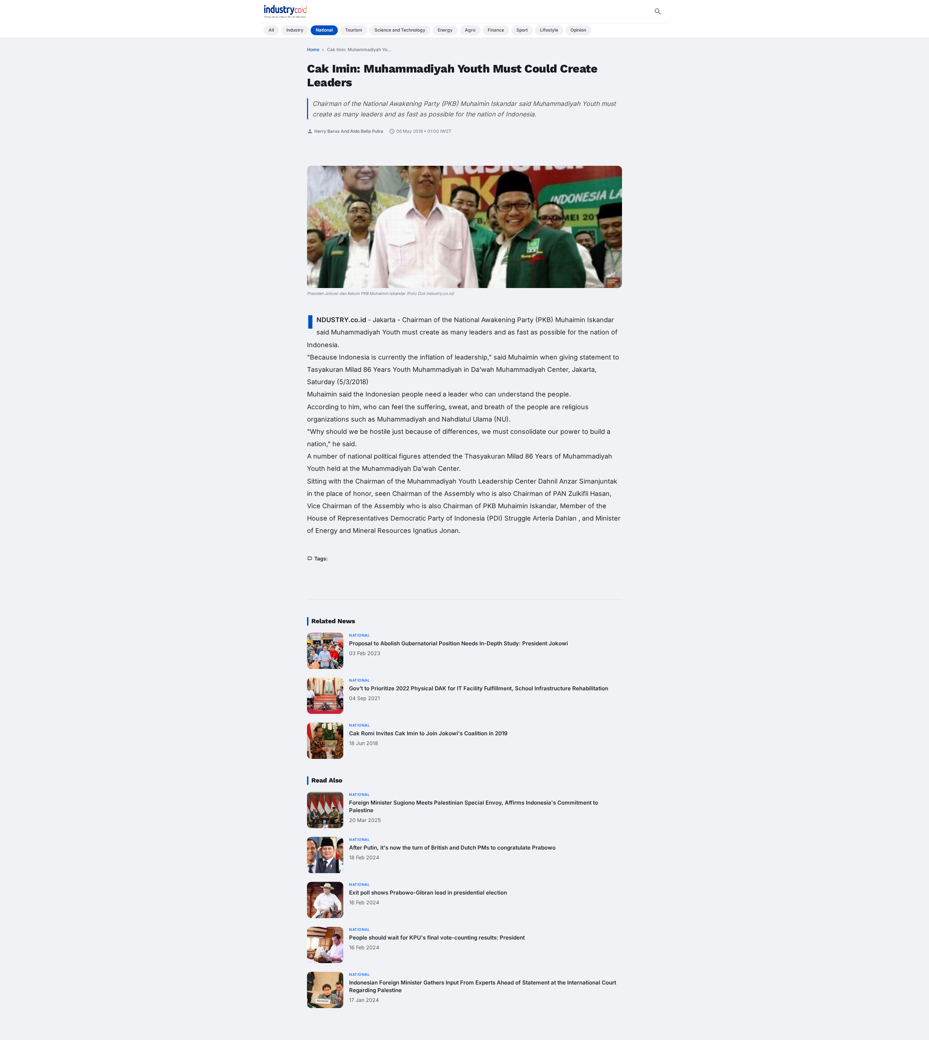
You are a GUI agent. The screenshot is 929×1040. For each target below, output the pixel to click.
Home (313, 49)
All (271, 30)
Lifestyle (549, 30)
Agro (470, 30)
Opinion (578, 30)
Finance (496, 30)
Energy (445, 30)
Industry (294, 30)
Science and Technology (400, 30)
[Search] (658, 12)
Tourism (353, 30)
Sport (522, 30)
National (324, 30)
